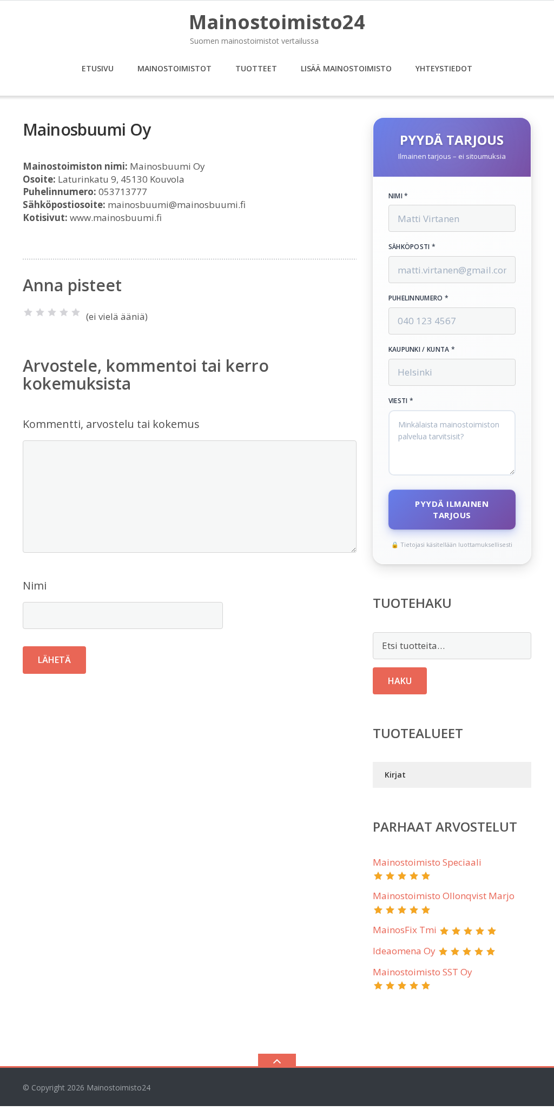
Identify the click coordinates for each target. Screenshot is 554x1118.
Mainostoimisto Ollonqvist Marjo (444, 895)
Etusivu (98, 68)
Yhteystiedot (444, 68)
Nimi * (398, 196)
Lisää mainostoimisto (346, 68)
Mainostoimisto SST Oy (422, 972)
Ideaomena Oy (404, 951)
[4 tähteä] (63, 312)
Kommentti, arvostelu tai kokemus (111, 424)
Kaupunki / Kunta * (421, 349)
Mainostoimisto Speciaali (427, 862)
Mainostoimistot (174, 68)
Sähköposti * (412, 247)
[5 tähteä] (75, 312)
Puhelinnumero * (418, 298)
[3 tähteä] (52, 312)
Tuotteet (256, 68)
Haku (400, 681)
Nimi (35, 585)
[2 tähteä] (40, 312)
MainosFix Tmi (405, 929)
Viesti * (400, 401)
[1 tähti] (28, 312)
